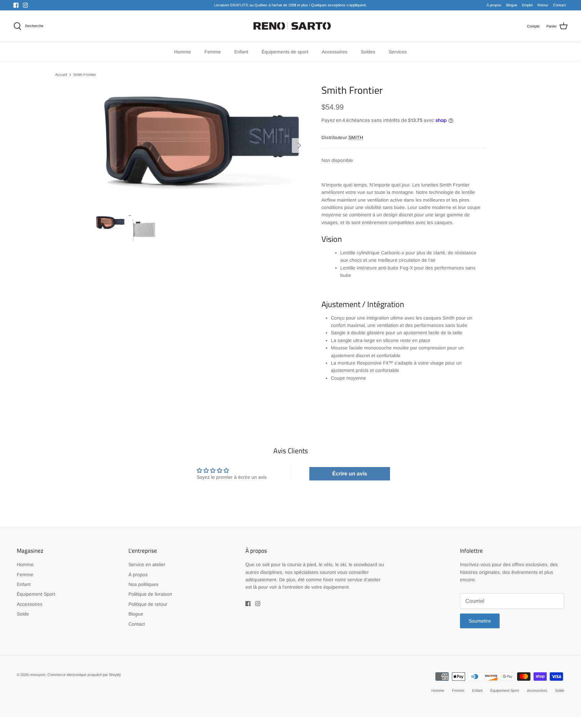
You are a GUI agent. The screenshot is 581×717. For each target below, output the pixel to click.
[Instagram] (25, 5)
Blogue (511, 5)
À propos (494, 5)
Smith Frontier (84, 75)
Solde (23, 614)
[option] (201, 145)
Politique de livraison (150, 594)
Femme (25, 574)
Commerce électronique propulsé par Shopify (84, 675)
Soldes (368, 51)
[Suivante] (299, 145)
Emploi (527, 5)
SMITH (355, 137)
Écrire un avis (349, 473)
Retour (542, 5)
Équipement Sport (36, 594)
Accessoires (29, 604)
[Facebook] (15, 5)
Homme (25, 564)
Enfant (24, 584)
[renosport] (291, 26)
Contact (559, 5)
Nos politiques (143, 584)
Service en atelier (146, 564)
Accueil (61, 75)
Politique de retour (147, 604)
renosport (37, 675)
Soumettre (480, 621)
